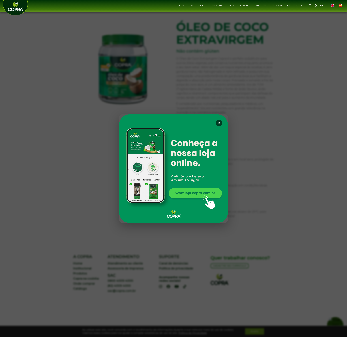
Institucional (198, 5)
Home (182, 5)
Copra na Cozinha (248, 5)
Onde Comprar (274, 5)
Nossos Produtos (222, 5)
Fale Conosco (296, 5)
